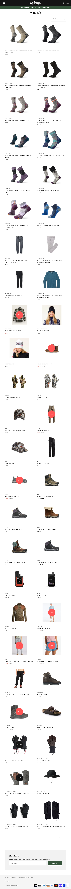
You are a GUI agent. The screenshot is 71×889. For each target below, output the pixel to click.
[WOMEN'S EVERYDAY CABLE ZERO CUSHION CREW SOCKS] (51, 69)
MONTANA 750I (41, 595)
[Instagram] (8, 881)
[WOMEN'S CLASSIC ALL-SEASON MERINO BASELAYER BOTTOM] (51, 245)
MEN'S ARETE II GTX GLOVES (14, 760)
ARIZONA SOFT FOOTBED (45, 727)
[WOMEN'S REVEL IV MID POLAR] (51, 546)
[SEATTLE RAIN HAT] (51, 778)
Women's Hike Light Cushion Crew (17, 120)
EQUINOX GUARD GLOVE (12, 397)
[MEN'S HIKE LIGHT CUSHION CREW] (51, 34)
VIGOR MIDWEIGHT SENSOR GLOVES (16, 827)
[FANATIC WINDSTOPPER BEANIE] (19, 414)
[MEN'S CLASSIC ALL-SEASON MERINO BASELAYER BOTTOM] (19, 245)
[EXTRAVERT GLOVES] (51, 745)
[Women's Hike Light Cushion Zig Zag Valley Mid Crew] (51, 104)
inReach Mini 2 (10, 595)
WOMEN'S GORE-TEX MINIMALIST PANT (17, 694)
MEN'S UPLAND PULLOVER (13, 628)
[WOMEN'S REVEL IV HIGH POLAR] (19, 546)
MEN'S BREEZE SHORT (44, 628)
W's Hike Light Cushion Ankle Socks (49, 225)
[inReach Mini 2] (19, 579)
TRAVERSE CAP (9, 463)
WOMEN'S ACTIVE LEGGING (13, 296)
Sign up (55, 863)
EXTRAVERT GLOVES (43, 760)
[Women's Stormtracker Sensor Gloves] (51, 811)
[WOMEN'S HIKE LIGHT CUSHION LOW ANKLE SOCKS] (19, 139)
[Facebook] (5, 881)
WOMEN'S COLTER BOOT (44, 364)
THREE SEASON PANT (43, 430)
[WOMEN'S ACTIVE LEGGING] (19, 280)
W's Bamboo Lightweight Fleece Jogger (19, 661)
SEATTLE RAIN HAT (43, 793)
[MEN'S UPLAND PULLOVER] (19, 612)
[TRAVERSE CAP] (19, 447)
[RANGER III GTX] (51, 678)
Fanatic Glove (42, 397)
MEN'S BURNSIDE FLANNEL (13, 331)
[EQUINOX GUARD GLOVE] (19, 381)
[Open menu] (4, 3)
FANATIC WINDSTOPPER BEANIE (15, 430)
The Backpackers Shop (13, 885)
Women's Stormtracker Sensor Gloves (51, 827)
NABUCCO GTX (9, 727)
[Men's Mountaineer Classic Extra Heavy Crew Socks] (19, 34)
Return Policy (30, 877)
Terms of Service (21, 877)
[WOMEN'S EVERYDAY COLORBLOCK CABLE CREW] (19, 174)
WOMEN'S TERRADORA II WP (13, 496)
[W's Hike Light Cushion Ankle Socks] (51, 209)
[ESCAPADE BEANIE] (51, 315)
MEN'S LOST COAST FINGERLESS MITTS (17, 793)
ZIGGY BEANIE (9, 364)
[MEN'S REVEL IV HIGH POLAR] (51, 480)
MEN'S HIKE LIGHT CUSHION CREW (48, 50)
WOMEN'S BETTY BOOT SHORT (46, 529)
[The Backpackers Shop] (35, 3)
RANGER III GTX (42, 694)
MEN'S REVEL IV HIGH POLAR (46, 496)
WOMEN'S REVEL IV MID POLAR (47, 562)
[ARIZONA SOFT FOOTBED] (51, 711)
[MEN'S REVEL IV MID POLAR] (19, 513)
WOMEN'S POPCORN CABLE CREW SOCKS (49, 190)
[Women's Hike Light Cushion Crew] (19, 104)
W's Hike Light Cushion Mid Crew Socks (51, 155)
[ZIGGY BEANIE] (19, 348)
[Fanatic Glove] (51, 381)
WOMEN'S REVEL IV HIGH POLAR (15, 562)
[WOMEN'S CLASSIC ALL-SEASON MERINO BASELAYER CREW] (51, 280)
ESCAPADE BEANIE (43, 331)
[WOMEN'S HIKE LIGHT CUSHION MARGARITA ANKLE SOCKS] (19, 209)
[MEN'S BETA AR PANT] (51, 447)
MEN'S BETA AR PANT (43, 463)
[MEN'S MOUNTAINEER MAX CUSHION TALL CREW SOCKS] (19, 69)
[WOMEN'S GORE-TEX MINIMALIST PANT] (19, 678)
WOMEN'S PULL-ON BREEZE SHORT (48, 661)
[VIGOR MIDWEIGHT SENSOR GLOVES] (19, 811)
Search (6, 877)
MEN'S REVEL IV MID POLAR (13, 529)
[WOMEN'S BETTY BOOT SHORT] (51, 513)
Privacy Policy (13, 877)
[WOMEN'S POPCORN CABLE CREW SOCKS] (51, 174)
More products (62, 838)
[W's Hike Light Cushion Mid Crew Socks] (51, 139)
